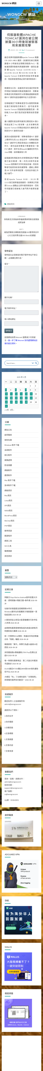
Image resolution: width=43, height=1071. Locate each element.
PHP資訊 (8, 526)
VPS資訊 (7, 505)
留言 (6, 264)
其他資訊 (8, 556)
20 (21, 398)
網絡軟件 (8, 470)
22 (31, 398)
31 (6, 406)
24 (6, 402)
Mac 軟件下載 (9, 480)
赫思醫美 (8, 435)
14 (26, 394)
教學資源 (8, 531)
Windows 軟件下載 (11, 445)
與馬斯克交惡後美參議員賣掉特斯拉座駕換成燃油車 (21, 219)
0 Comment (29, 50)
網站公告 (8, 430)
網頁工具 (8, 541)
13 (21, 394)
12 (16, 394)
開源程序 (8, 536)
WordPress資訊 (10, 515)
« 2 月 (6, 410)
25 (11, 402)
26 (16, 402)
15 (31, 394)
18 (11, 398)
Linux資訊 (8, 500)
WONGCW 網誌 (9, 3)
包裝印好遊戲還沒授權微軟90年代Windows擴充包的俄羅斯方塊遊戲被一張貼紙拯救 (20, 611)
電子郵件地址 (10, 308)
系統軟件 (8, 450)
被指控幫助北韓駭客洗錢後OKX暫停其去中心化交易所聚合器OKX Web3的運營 (21, 232)
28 (26, 402)
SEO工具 (7, 546)
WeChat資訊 (9, 521)
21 (26, 398)
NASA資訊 (8, 510)
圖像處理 (8, 460)
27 (21, 402)
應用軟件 (8, 475)
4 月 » (12, 410)
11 (11, 394)
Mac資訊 (7, 495)
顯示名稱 (8, 297)
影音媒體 (8, 465)
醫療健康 (8, 551)
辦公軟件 (8, 455)
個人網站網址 (9, 319)
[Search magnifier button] (36, 363)
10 (6, 394)
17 (6, 398)
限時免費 (8, 440)
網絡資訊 (10, 204)
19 (16, 398)
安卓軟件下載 (9, 485)
